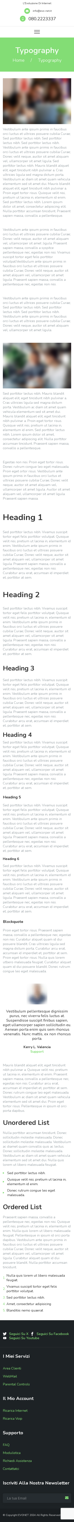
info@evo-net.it (42, 11)
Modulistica (11, 1453)
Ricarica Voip (12, 1418)
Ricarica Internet (15, 1410)
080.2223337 (42, 19)
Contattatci (11, 1468)
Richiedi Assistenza (17, 1461)
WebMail (10, 1376)
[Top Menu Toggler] (37, 32)
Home (18, 60)
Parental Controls (16, 1384)
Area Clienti (12, 1368)
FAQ (6, 1445)
